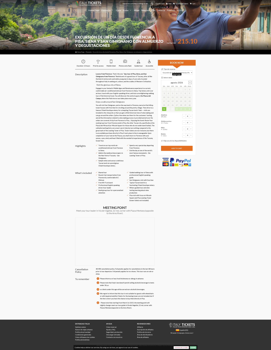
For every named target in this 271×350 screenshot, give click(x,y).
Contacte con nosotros (114, 337)
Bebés (164, 135)
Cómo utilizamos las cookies (85, 337)
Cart (193, 4)
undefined (190, 82)
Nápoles (145, 10)
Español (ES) (160, 4)
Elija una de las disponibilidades (175, 141)
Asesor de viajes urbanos (84, 330)
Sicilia (180, 10)
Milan (136, 10)
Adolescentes (166, 122)
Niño (164, 128)
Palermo (171, 10)
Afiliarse (140, 327)
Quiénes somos (80, 327)
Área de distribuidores (145, 335)
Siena (118, 10)
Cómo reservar (111, 327)
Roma (126, 10)
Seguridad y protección (114, 332)
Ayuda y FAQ (110, 330)
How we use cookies (181, 347)
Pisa (153, 10)
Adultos (164, 116)
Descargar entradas (113, 335)
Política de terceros (144, 332)
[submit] (177, 148)
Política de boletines (82, 340)
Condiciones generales (83, 335)
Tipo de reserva (169, 69)
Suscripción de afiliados (145, 330)
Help (169, 4)
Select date (167, 77)
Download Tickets (181, 4)
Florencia (106, 10)
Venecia (161, 10)
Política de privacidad (82, 332)
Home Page (93, 10)
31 (164, 109)
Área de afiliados (143, 337)
